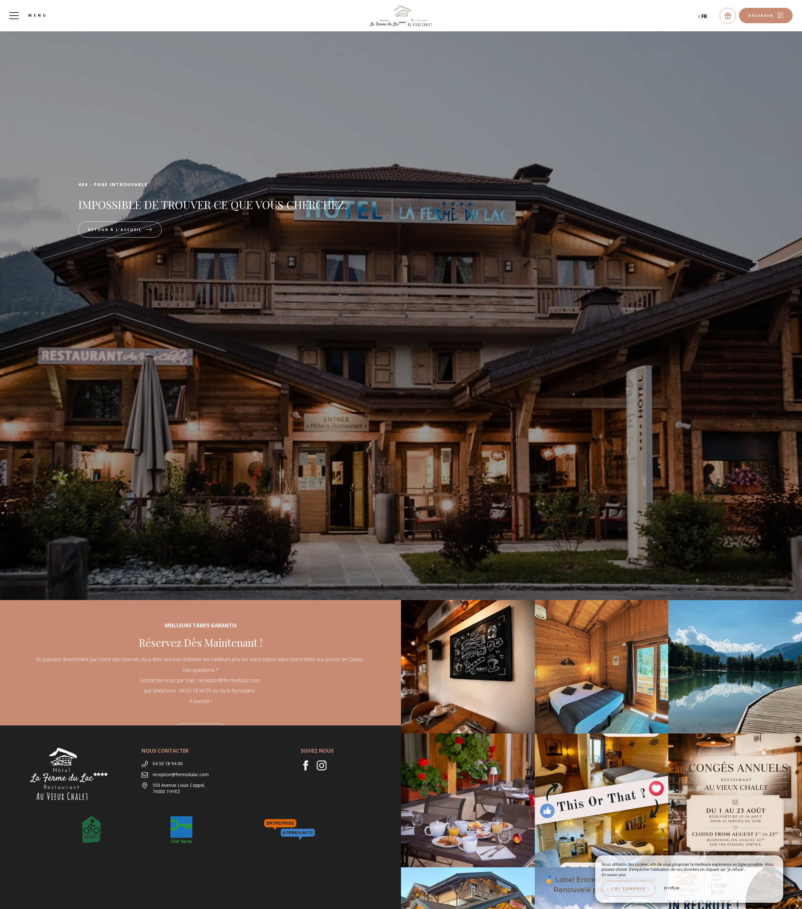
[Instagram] (324, 768)
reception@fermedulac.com (181, 774)
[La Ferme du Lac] (401, 16)
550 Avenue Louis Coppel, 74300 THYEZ (179, 788)
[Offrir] (728, 16)
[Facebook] (309, 768)
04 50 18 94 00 (168, 763)
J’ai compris (628, 888)
